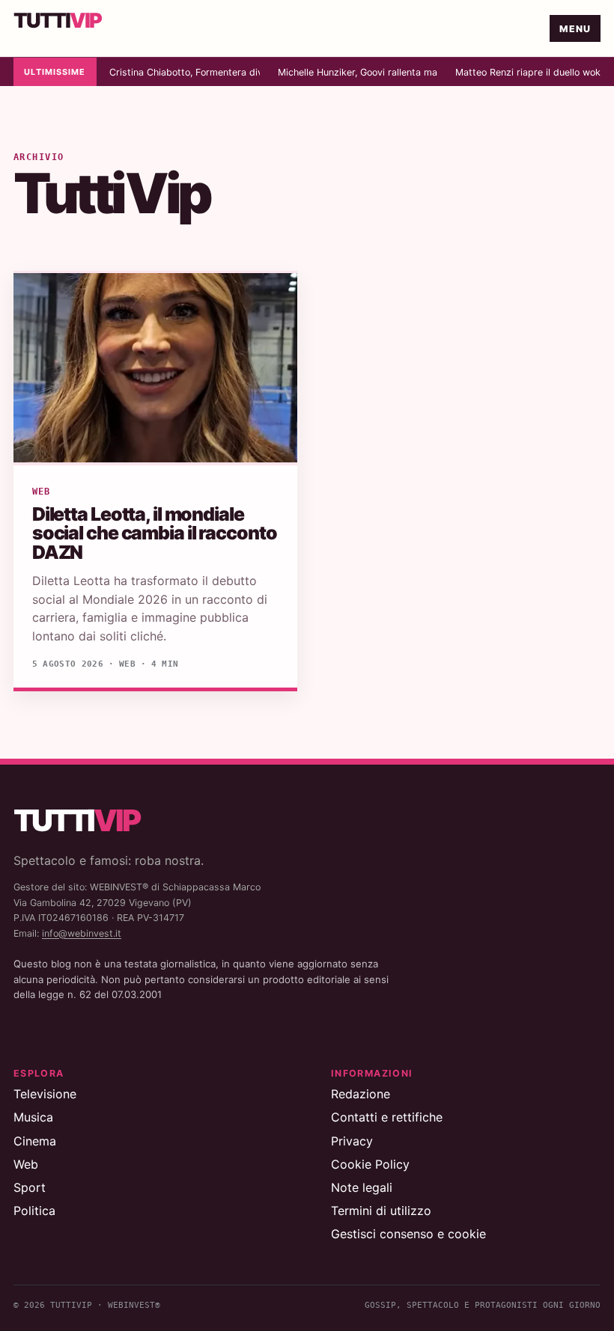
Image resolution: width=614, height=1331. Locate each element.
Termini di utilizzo (381, 1210)
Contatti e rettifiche (387, 1117)
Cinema (34, 1140)
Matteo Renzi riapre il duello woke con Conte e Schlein (528, 72)
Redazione (360, 1093)
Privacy (352, 1140)
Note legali (361, 1187)
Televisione (44, 1093)
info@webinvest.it (81, 933)
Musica (33, 1117)
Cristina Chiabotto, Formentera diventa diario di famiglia (184, 72)
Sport (29, 1187)
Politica (34, 1210)
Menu (575, 28)
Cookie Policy (370, 1164)
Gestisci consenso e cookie (408, 1233)
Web (41, 491)
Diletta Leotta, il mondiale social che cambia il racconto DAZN (154, 533)
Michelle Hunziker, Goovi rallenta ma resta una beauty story (357, 72)
